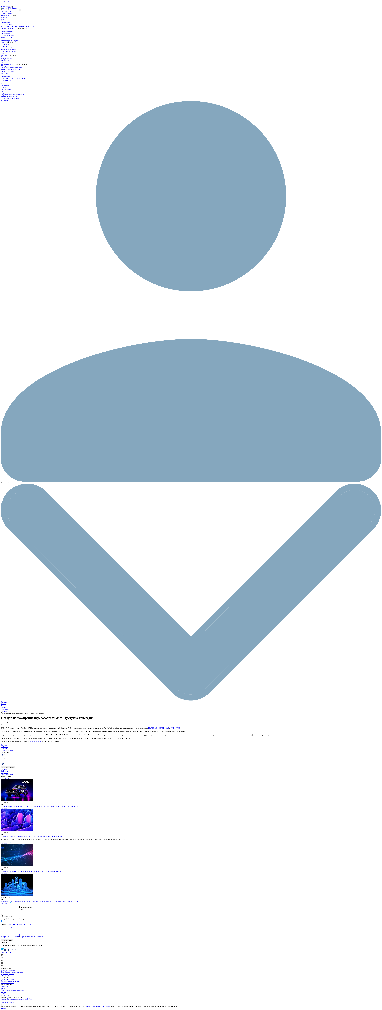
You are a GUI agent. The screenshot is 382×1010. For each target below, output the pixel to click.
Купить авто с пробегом (9, 26)
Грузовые (4, 21)
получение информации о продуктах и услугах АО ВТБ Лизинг (18, 936)
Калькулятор (5, 57)
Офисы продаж (6, 89)
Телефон (22, 917)
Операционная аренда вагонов (11, 68)
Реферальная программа (9, 50)
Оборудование (6, 73)
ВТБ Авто (4, 80)
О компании (5, 84)
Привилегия (5, 53)
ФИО (21, 909)
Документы (5, 60)
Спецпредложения (7, 28)
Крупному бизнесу (7, 64)
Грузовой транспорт (7, 974)
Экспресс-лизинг (6, 37)
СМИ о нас (4, 747)
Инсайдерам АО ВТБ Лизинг (11, 98)
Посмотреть (5, 808)
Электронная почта (25, 919)
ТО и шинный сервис (8, 51)
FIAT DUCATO (153, 728)
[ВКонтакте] (3, 761)
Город (3, 915)
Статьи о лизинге (7, 750)
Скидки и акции (6, 30)
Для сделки (5, 55)
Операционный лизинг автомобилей (13, 78)
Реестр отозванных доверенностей (12, 990)
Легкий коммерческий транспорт (12, 972)
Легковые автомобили (8, 970)
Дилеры (3, 988)
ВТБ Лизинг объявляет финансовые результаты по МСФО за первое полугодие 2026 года (31, 836)
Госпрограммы (6, 33)
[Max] (3, 765)
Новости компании (7, 983)
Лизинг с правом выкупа (9, 41)
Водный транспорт (7, 71)
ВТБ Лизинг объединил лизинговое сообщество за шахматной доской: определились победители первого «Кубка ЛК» (41, 901)
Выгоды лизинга (6, 59)
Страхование (5, 46)
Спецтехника (5, 23)
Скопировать (8, 767)
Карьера (3, 87)
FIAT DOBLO (164, 728)
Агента (3, 704)
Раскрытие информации (9, 96)
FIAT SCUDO (175, 728)
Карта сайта (5, 995)
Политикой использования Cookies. (98, 1006)
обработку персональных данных (20, 924)
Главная (3, 707)
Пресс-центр (5, 86)
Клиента (4, 702)
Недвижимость (6, 75)
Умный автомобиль (7, 48)
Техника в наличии (7, 35)
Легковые (4, 17)
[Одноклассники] (3, 756)
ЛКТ (2, 19)
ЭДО (2, 62)
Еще (2, 82)
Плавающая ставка (7, 32)
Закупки (3, 992)
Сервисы (4, 42)
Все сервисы (5, 44)
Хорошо (3, 1008)
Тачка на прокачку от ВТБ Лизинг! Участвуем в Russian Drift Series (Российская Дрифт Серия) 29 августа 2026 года (40, 806)
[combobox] (191, 912)
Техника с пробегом (7, 24)
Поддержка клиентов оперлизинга (12, 95)
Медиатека (4, 748)
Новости (4, 711)
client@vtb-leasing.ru (7, 1002)
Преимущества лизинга (9, 979)
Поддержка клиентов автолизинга (12, 93)
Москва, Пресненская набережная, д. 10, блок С (17, 999)
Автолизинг (5, 15)
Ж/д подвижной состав (8, 66)
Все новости (5, 778)
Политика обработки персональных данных (16, 928)
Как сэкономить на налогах (10, 981)
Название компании (26, 907)
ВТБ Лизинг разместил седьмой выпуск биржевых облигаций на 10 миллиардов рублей (31, 871)
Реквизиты (4, 91)
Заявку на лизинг (35, 741)
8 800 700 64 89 (6, 12)
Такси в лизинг (6, 39)
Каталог (4, 14)
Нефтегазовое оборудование (10, 69)
